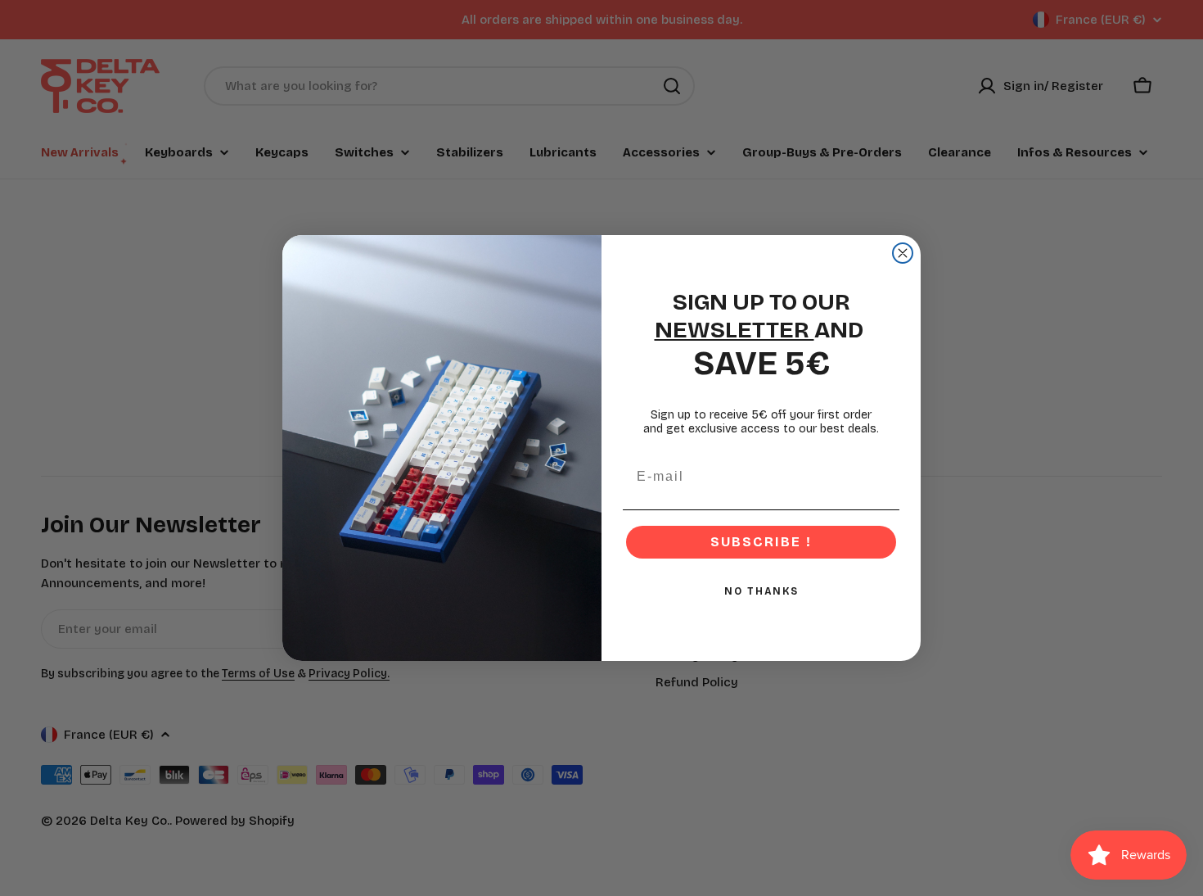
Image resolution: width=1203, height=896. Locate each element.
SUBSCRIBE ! (761, 542)
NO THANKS (761, 591)
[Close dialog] (902, 253)
